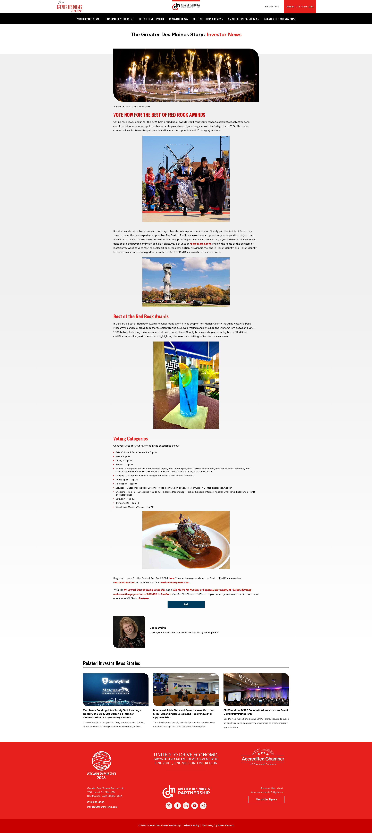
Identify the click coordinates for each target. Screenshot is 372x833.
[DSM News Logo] (69, 6)
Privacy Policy (191, 825)
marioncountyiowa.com (174, 582)
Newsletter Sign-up (266, 799)
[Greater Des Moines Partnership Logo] (186, 5)
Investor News (224, 34)
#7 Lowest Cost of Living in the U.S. (144, 589)
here (171, 578)
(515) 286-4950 (95, 802)
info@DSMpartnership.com (102, 806)
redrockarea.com (200, 243)
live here (143, 598)
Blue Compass (226, 825)
